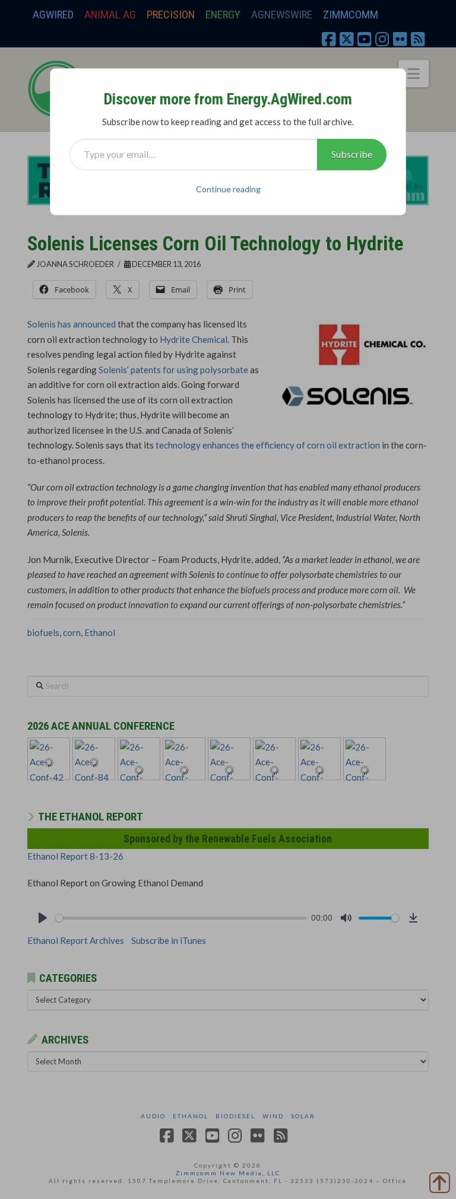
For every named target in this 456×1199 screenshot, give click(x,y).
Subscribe (351, 154)
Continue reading (228, 189)
